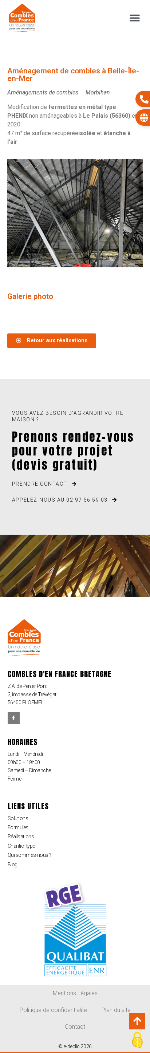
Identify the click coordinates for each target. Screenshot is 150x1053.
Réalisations (21, 836)
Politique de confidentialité (53, 1010)
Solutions (18, 818)
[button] (134, 18)
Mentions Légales (75, 993)
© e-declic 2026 (74, 1046)
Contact (75, 1026)
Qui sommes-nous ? (29, 855)
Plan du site (116, 1010)
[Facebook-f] (14, 718)
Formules (18, 827)
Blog (12, 864)
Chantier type (21, 846)
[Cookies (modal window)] (137, 1040)
